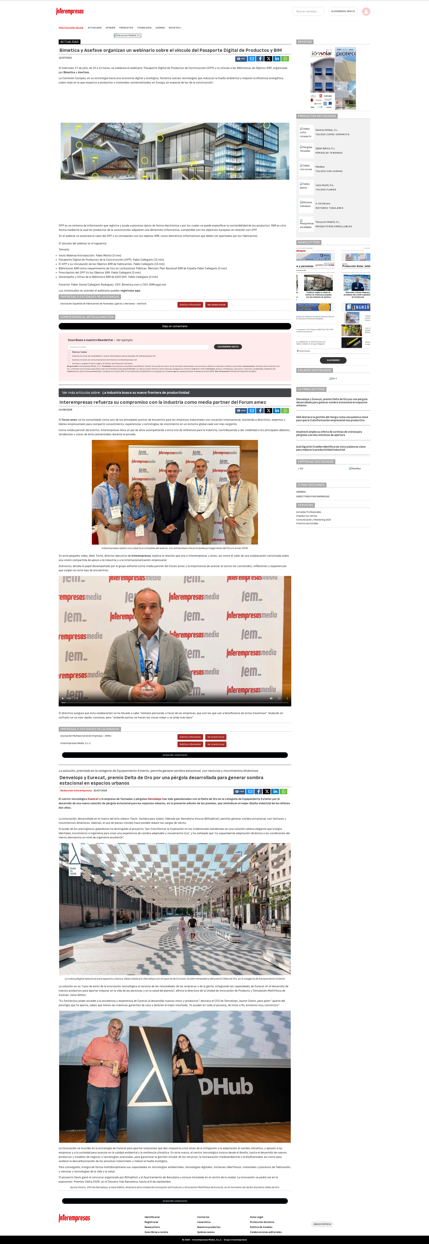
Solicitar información (190, 304)
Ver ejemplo (124, 340)
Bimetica (69, 72)
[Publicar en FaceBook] (260, 58)
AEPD (212, 371)
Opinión (110, 27)
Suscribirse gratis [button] (343, 11)
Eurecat (93, 799)
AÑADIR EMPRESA (322, 1224)
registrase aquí (130, 290)
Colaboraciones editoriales (266, 1232)
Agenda (160, 27)
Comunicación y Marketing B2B (313, 519)
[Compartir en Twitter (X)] (268, 58)
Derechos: (211, 369)
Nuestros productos (208, 1227)
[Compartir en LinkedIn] (277, 58)
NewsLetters (152, 1227)
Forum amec (69, 420)
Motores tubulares (330, 208)
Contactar (203, 1217)
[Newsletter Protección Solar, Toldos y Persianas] (333, 298)
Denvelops (155, 799)
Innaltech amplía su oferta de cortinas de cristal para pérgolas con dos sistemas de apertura (329, 433)
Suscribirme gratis (228, 346)
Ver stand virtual (216, 304)
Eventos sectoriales (307, 523)
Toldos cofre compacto (333, 134)
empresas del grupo (172, 369)
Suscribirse (333, 360)
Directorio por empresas (312, 496)
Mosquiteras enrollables (334, 226)
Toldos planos (326, 189)
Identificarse (152, 1217)
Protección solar (71, 27)
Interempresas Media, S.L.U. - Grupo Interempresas (219, 1239)
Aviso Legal (96, 363)
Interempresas (141, 556)
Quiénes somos (205, 1232)
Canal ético (204, 1222)
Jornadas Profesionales (308, 512)
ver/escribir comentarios (175, 755)
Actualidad (95, 27)
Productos (126, 27)
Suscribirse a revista (156, 1232)
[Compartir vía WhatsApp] (285, 58)
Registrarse (151, 1222)
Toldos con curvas (329, 171)
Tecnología (144, 27)
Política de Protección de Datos (119, 363)
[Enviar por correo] (251, 58)
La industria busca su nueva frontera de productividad (145, 392)
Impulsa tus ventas (306, 516)
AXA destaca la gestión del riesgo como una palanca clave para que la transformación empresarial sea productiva (332, 419)
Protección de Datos (262, 1222)
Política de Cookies (261, 1227)
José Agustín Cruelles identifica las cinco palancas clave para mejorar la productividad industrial (331, 448)
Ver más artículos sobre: (81, 392)
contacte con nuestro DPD (113, 371)
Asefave (83, 72)
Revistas (174, 27)
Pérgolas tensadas (329, 152)
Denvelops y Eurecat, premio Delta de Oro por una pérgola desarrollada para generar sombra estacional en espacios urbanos (331, 402)
